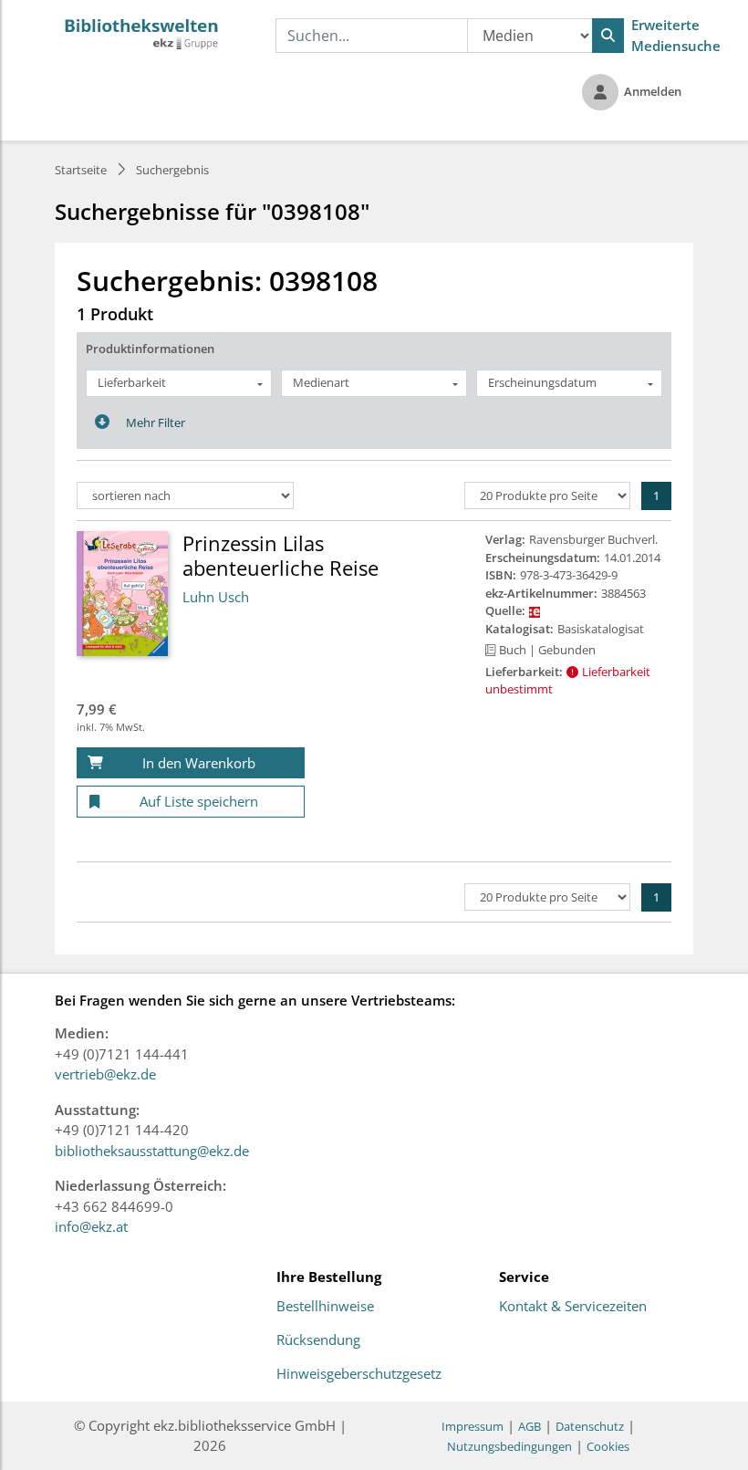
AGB (529, 1426)
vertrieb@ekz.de (105, 1074)
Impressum (473, 1426)
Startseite (81, 170)
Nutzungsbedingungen (509, 1446)
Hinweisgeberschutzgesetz (359, 1374)
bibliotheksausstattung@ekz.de (152, 1151)
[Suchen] (608, 35)
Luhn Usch (215, 597)
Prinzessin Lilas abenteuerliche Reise (280, 554)
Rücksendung (318, 1340)
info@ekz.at (91, 1226)
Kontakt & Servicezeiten (573, 1306)
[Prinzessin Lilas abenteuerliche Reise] (122, 592)
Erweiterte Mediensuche (676, 35)
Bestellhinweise (325, 1306)
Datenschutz (590, 1426)
